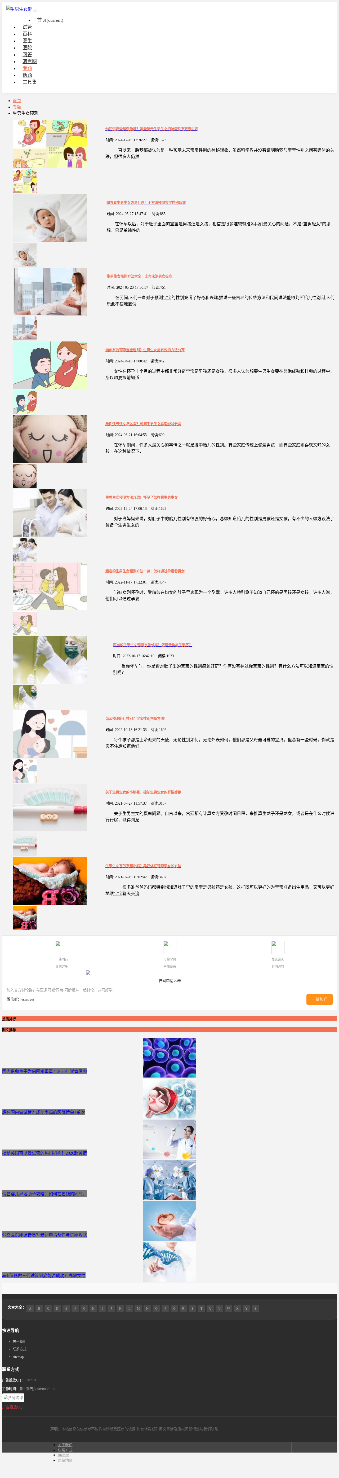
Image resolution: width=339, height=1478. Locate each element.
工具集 (30, 82)
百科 (27, 34)
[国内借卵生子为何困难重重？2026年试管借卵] (169, 1076)
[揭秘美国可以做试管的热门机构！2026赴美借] (169, 1158)
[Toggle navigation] (35, 11)
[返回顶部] (2, 1473)
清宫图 (30, 61)
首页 (50, 20)
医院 (27, 47)
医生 (27, 40)
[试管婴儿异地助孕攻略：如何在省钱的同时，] (169, 1198)
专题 (27, 68)
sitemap (18, 1357)
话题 (27, 75)
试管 (27, 27)
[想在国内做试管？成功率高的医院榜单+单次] (169, 1117)
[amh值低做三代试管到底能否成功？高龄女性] (169, 1280)
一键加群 (319, 999)
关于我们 (19, 1341)
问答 (27, 54)
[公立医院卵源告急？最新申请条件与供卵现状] (169, 1239)
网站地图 (65, 1460)
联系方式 (19, 1349)
